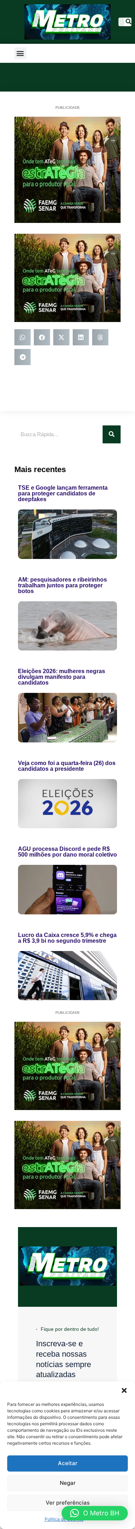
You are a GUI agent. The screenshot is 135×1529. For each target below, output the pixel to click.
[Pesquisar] (128, 22)
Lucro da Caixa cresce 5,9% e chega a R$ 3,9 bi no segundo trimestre (67, 938)
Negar (68, 1482)
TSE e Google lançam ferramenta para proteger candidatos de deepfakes (63, 493)
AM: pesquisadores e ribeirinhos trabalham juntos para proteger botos (62, 585)
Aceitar (67, 1463)
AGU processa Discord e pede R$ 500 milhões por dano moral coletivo (67, 852)
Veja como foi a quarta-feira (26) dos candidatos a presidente (67, 766)
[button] (124, 1390)
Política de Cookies (64, 1519)
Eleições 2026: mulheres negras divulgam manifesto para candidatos (61, 677)
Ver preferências (68, 1502)
